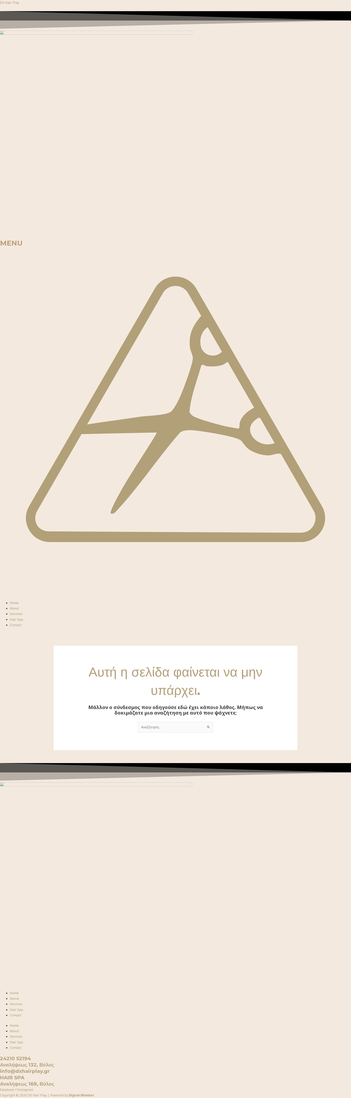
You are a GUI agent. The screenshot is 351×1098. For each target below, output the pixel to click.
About (14, 608)
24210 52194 (15, 1058)
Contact (15, 625)
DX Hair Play (9, 2)
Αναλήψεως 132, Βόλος (27, 1065)
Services (16, 614)
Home (14, 603)
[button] (175, 424)
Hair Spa (16, 619)
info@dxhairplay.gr (25, 1071)
